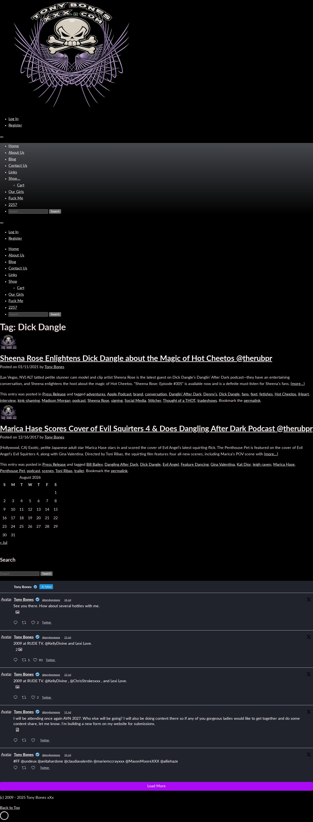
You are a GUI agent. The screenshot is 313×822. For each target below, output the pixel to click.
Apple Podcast (119, 394)
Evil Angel (171, 465)
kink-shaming (29, 401)
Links (13, 172)
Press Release (54, 394)
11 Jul (67, 712)
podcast (79, 401)
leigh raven (262, 465)
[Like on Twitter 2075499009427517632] (34, 768)
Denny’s (210, 394)
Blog (12, 159)
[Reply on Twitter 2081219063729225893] (16, 623)
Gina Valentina (223, 465)
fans (245, 394)
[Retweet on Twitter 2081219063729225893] (25, 623)
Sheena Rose (98, 401)
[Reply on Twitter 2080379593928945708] (16, 698)
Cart (20, 185)
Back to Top (10, 808)
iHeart (303, 394)
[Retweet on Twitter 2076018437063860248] (25, 741)
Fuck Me (16, 198)
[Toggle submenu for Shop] (18, 179)
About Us (16, 153)
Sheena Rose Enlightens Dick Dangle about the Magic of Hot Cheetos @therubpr (136, 358)
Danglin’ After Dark (185, 394)
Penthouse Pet (12, 471)
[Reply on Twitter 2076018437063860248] (16, 741)
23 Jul (67, 637)
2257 (13, 205)
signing (117, 401)
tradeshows (207, 401)
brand (138, 394)
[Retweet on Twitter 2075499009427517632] (25, 768)
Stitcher (154, 401)
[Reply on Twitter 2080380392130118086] (16, 661)
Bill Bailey (94, 465)
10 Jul (67, 755)
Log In (14, 119)
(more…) (298, 384)
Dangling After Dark (121, 465)
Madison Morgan (56, 401)
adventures (95, 394)
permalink (252, 401)
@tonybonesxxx (51, 600)
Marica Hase (284, 465)
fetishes (266, 394)
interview (8, 401)
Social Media (135, 401)
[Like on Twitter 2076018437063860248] (34, 741)
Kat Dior (244, 465)
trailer (79, 471)
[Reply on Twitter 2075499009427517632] (16, 768)
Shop (13, 179)
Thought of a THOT (179, 401)
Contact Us (18, 166)
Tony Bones (54, 367)
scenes (48, 471)
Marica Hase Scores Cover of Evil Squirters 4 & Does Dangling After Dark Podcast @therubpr (156, 429)
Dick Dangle (229, 394)
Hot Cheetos (285, 394)
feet (254, 394)
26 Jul (67, 600)
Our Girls (16, 192)
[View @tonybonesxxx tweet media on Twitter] (17, 612)
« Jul (3, 543)
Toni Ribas (63, 471)
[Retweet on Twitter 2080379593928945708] (25, 698)
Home (14, 146)
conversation (156, 394)
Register (15, 125)
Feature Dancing (195, 465)
